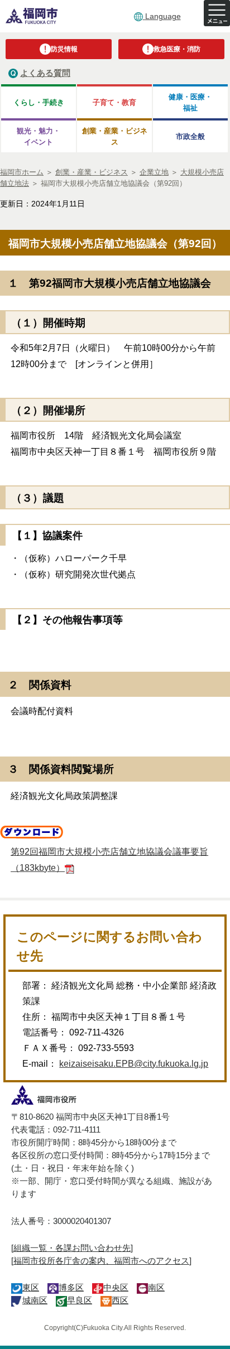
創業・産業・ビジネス (114, 136)
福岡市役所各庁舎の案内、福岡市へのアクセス (101, 1260)
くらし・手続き (38, 102)
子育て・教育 (114, 102)
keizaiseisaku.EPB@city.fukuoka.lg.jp (133, 1063)
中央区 (115, 1287)
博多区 (71, 1287)
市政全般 (190, 136)
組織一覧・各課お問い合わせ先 (72, 1247)
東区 (30, 1287)
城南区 (34, 1300)
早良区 (79, 1300)
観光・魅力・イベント (38, 136)
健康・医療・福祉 (190, 102)
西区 (120, 1300)
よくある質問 (45, 73)
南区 (156, 1287)
